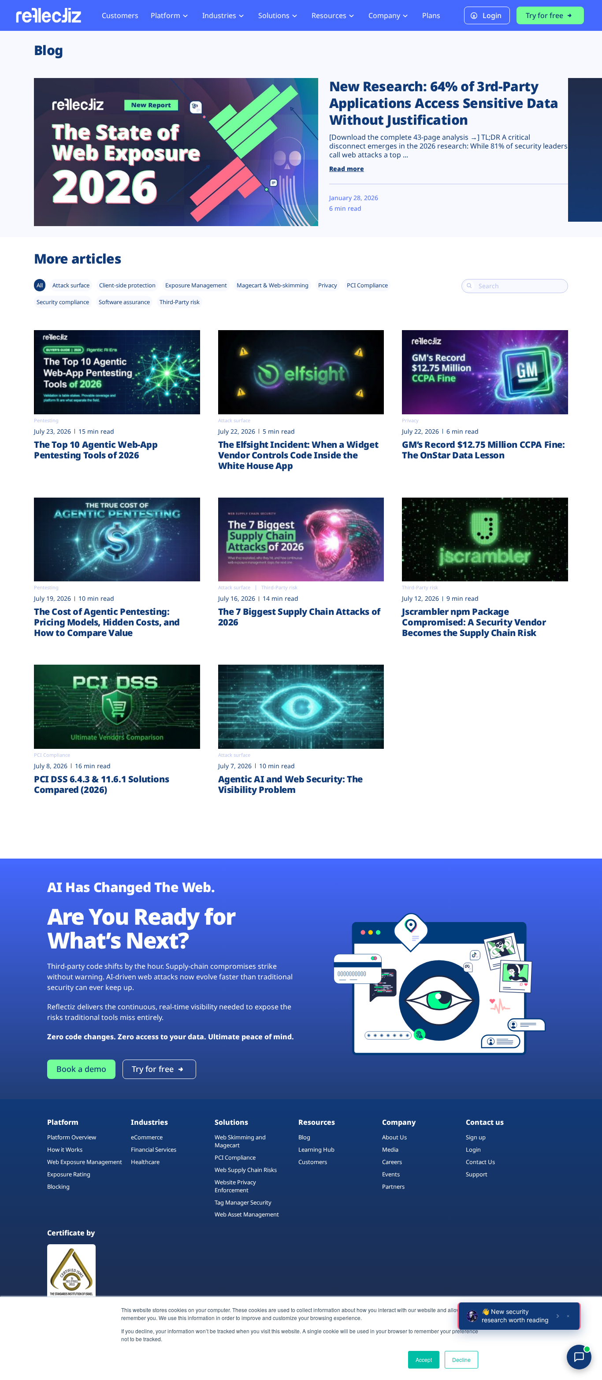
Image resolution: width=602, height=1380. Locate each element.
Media (390, 1149)
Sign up (476, 1137)
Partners (393, 1186)
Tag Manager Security (243, 1202)
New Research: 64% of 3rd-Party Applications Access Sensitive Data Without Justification (443, 103)
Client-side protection (127, 285)
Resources (329, 15)
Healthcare (145, 1162)
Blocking (58, 1186)
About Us (394, 1137)
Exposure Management (196, 285)
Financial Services (153, 1149)
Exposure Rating (68, 1174)
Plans (431, 15)
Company (384, 15)
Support (476, 1174)
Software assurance (124, 302)
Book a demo (81, 1069)
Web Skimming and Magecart (240, 1141)
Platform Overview (71, 1137)
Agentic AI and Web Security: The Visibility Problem (290, 784)
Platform (165, 15)
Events (391, 1174)
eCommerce (147, 1137)
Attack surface (70, 285)
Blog (304, 1137)
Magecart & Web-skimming (272, 285)
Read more (346, 168)
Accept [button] (424, 1359)
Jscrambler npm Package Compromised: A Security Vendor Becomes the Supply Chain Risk (474, 622)
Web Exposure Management (84, 1162)
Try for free (544, 15)
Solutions (274, 15)
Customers (120, 15)
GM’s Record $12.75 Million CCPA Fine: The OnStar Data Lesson (483, 450)
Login (492, 15)
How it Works (64, 1149)
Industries (219, 15)
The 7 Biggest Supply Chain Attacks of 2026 (299, 617)
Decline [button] (461, 1359)
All (40, 285)
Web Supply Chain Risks (246, 1170)
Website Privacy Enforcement (235, 1186)
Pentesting (46, 420)
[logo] (48, 15)
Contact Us (480, 1162)
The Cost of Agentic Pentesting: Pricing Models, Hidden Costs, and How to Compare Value (107, 622)
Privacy (327, 285)
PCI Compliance (367, 285)
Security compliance (63, 302)
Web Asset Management (247, 1214)
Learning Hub (316, 1149)
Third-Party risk (180, 302)
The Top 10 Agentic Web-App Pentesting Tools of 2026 (96, 450)
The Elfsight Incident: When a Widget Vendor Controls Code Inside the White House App (298, 455)
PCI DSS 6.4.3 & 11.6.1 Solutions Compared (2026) (101, 784)
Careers (392, 1162)
